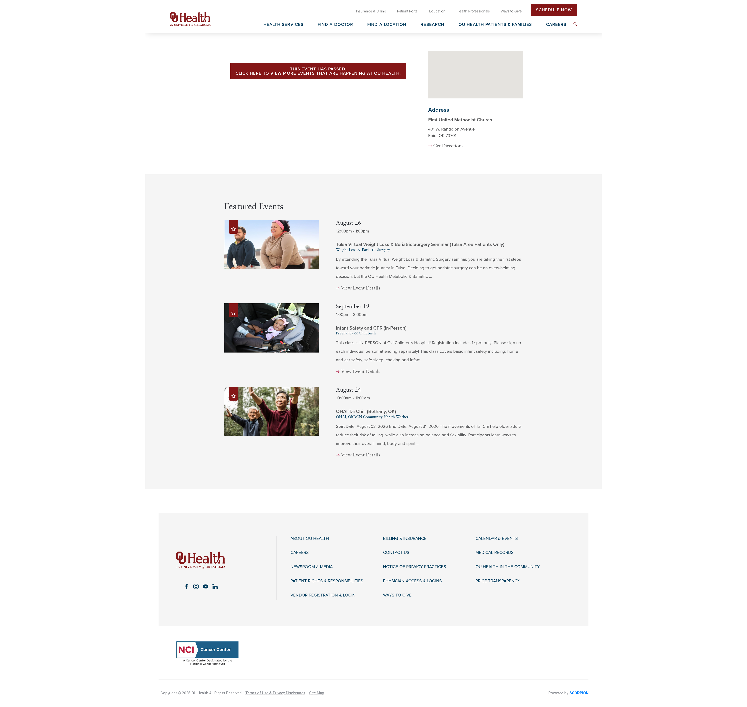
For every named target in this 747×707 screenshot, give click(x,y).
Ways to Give (397, 595)
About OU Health (309, 538)
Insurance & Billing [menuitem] (371, 11)
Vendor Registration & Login (322, 595)
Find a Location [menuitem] (387, 24)
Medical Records (494, 552)
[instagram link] (196, 586)
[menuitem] (575, 24)
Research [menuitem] (432, 24)
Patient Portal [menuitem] (407, 11)
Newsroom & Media (311, 566)
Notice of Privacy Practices (414, 566)
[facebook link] (186, 586)
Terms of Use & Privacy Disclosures (275, 693)
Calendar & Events (496, 538)
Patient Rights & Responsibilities (326, 580)
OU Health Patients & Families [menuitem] (495, 24)
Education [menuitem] (437, 11)
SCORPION (578, 693)
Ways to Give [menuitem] (511, 11)
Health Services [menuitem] (283, 24)
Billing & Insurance (405, 538)
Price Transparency (497, 580)
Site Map (316, 693)
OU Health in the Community (507, 566)
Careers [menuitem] (556, 24)
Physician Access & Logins (412, 580)
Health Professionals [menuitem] (473, 11)
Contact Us (396, 552)
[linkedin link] (215, 586)
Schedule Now (554, 9)
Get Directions (448, 146)
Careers (299, 552)
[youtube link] (205, 586)
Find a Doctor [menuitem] (335, 24)
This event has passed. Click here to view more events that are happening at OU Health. (318, 71)
